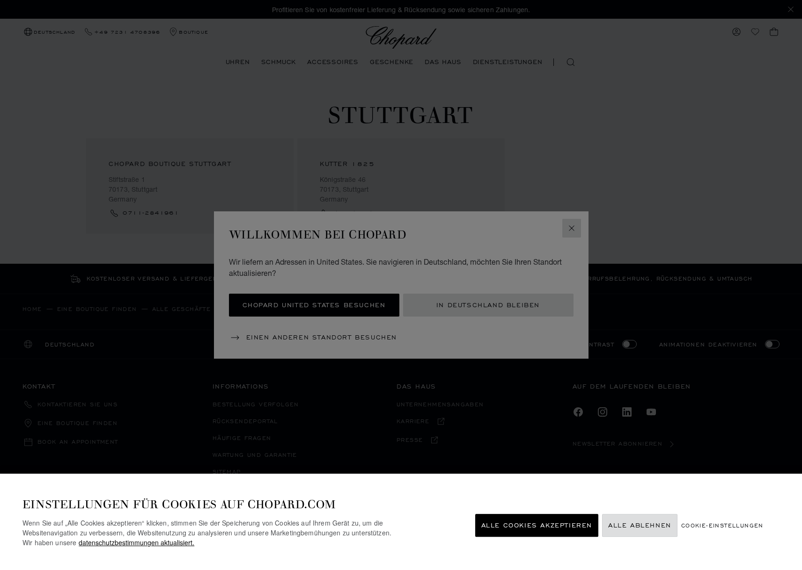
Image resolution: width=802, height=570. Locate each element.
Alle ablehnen (639, 525)
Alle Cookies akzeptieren (536, 525)
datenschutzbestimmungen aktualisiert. (136, 542)
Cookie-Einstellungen (722, 525)
